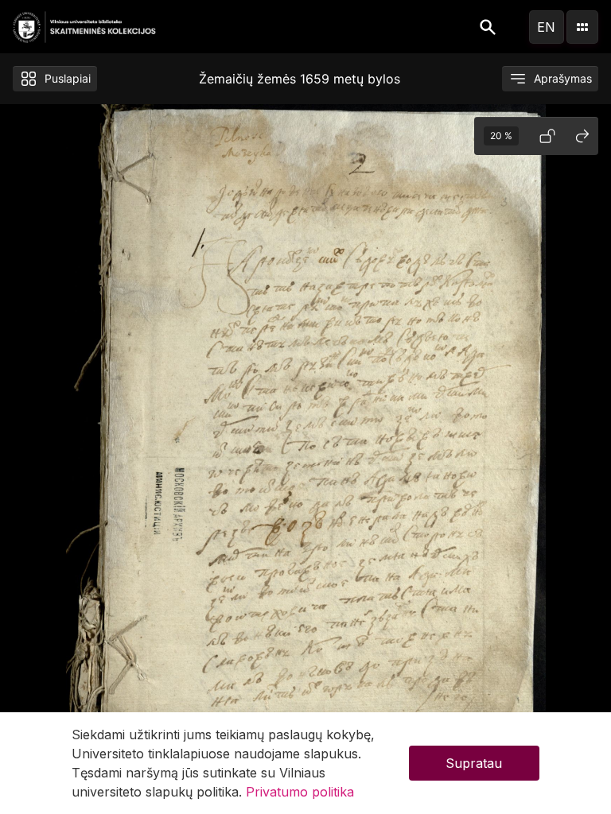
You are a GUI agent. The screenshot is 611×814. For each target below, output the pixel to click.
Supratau (474, 763)
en (546, 27)
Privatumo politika (300, 792)
